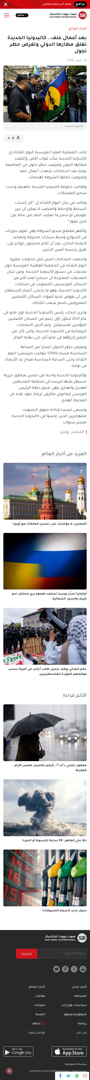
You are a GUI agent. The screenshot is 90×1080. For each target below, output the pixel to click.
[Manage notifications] (9, 1071)
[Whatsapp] (76, 1076)
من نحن (81, 1033)
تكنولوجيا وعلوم (75, 1014)
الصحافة (80, 996)
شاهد (36, 1024)
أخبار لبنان (79, 987)
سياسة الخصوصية (76, 1064)
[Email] (85, 1076)
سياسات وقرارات (74, 1005)
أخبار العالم (78, 29)
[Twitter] (68, 1076)
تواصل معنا (36, 1033)
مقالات (40, 996)
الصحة (40, 1014)
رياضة (82, 1024)
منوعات (39, 1005)
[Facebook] (60, 1076)
